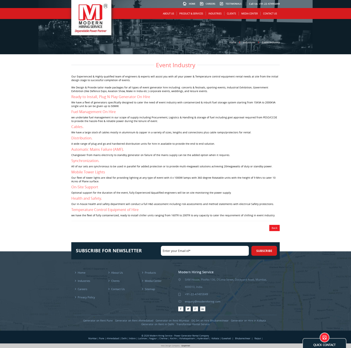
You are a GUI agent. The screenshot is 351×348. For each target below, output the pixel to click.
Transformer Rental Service (193, 324)
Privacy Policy (86, 297)
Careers (210, 3)
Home (192, 3)
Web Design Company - (171, 346)
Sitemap (150, 289)
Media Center (249, 13)
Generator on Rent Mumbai (172, 320)
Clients (231, 13)
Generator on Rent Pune (98, 320)
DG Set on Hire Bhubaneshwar (210, 320)
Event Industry (271, 42)
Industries (215, 13)
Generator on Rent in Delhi (157, 324)
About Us (168, 13)
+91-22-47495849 (269, 3)
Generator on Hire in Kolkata (248, 320)
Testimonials (233, 3)
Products (150, 272)
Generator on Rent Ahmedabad (134, 320)
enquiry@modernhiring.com (202, 301)
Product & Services (191, 13)
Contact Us (270, 13)
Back (274, 228)
